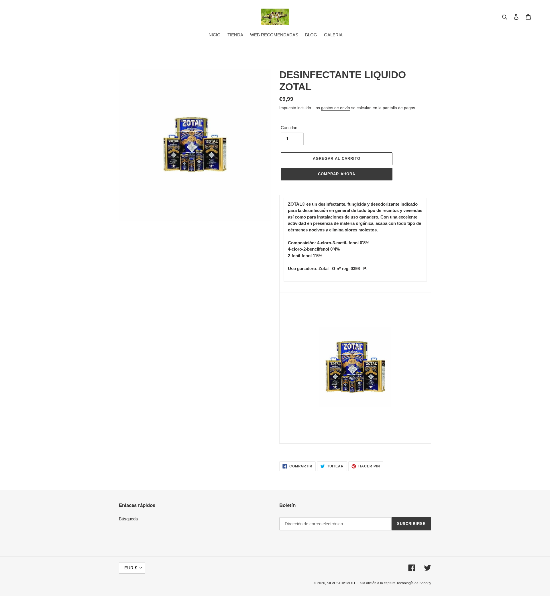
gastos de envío (335, 107)
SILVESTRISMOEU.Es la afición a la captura (361, 583)
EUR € (130, 567)
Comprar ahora (336, 174)
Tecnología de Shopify (413, 583)
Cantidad (289, 127)
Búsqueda (128, 518)
